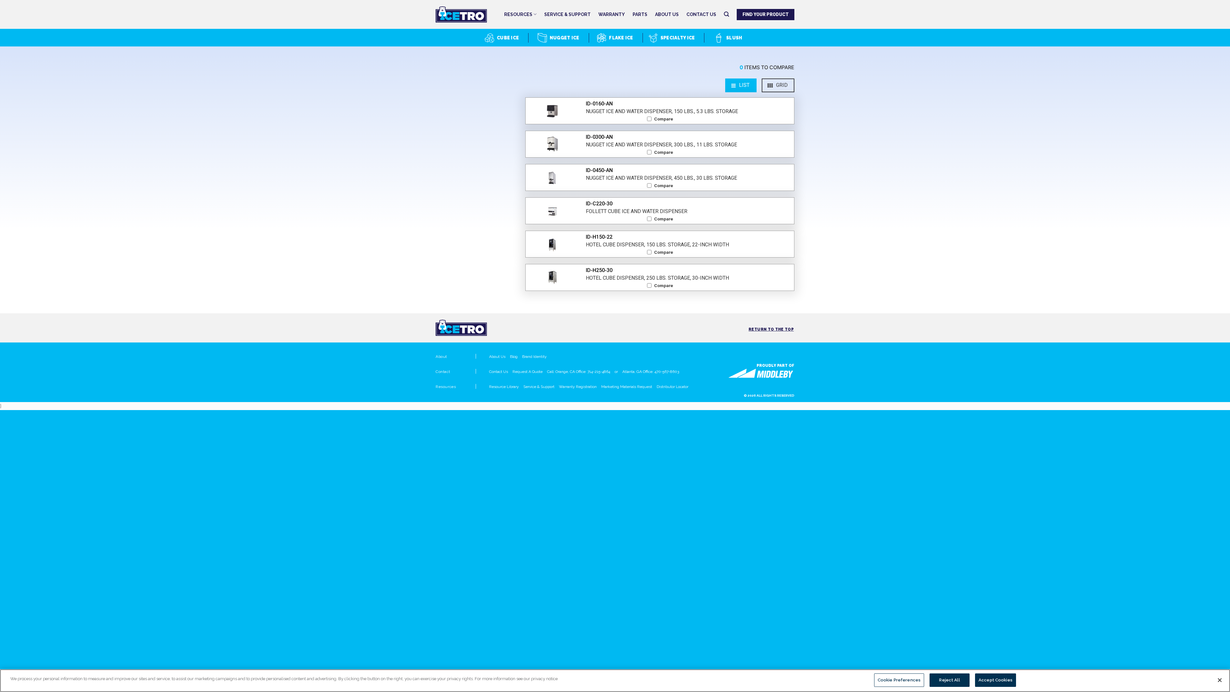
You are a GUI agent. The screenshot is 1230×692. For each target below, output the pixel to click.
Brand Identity (534, 356)
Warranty (611, 14)
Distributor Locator (672, 386)
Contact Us (701, 14)
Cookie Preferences (899, 680)
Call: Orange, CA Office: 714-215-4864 (578, 371)
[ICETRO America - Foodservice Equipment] (468, 14)
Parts (640, 14)
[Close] (1220, 680)
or (616, 371)
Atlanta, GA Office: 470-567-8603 (650, 371)
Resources (518, 14)
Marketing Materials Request (626, 386)
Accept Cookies (996, 680)
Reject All (949, 680)
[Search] (726, 14)
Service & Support (567, 14)
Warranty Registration (578, 386)
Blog (514, 356)
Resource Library (504, 386)
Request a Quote (527, 371)
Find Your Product (765, 14)
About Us (667, 14)
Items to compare (767, 67)
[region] (615, 680)
